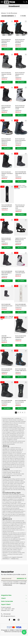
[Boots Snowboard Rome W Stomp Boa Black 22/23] (21, 128)
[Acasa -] (9, 2)
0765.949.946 (6, 614)
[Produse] (2, 2)
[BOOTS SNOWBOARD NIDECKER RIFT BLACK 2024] (21, 161)
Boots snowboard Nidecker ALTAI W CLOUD (19, 107)
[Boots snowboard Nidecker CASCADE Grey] (7, 62)
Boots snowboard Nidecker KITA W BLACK (19, 74)
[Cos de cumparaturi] (26, 2)
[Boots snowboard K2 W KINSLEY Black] (21, 325)
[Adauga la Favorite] (12, 21)
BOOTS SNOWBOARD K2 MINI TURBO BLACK (20, 369)
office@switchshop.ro (9, 616)
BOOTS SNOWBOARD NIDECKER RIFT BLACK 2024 (20, 173)
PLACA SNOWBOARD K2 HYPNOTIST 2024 (7, 205)
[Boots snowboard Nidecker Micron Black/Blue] (21, 28)
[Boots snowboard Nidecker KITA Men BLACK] (7, 227)
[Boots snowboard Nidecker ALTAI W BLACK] (7, 95)
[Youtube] (14, 620)
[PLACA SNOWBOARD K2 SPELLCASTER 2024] (21, 293)
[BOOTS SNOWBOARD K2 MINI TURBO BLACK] (21, 358)
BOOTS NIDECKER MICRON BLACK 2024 (7, 305)
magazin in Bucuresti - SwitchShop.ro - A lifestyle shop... (12, 557)
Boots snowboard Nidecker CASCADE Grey (6, 74)
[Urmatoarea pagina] (25, 413)
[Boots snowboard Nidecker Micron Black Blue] (7, 28)
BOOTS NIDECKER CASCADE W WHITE (20, 272)
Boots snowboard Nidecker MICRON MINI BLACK (6, 140)
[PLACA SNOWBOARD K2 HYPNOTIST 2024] (7, 194)
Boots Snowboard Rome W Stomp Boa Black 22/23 (20, 140)
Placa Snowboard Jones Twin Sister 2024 (19, 206)
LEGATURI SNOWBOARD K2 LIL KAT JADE (6, 337)
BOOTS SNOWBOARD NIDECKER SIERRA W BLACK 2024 (7, 273)
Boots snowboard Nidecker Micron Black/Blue (19, 41)
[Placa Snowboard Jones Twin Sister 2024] (21, 194)
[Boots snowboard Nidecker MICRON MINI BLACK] (7, 128)
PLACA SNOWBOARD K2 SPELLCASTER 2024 (20, 305)
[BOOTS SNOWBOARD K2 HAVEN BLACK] (7, 358)
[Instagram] (18, 620)
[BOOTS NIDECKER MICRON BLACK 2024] (7, 293)
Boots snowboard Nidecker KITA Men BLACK (6, 239)
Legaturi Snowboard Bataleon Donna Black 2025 (20, 239)
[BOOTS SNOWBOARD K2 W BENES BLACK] (7, 389)
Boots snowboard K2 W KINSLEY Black (20, 336)
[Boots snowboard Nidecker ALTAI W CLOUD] (21, 95)
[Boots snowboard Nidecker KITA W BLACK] (21, 62)
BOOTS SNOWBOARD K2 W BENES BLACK (7, 401)
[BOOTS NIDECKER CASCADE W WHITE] (21, 260)
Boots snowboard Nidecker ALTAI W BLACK (6, 107)
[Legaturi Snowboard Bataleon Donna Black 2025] (21, 227)
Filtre (24, 16)
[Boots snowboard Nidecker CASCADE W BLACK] (7, 161)
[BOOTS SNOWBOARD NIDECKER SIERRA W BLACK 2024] (7, 260)
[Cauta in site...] (24, 2)
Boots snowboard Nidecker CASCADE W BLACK (7, 173)
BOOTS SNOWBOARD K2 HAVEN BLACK (7, 369)
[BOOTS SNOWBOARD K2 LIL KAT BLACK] (21, 389)
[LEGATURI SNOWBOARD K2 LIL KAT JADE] (7, 325)
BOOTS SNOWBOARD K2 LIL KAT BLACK (20, 401)
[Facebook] (9, 620)
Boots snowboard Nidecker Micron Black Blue (6, 41)
